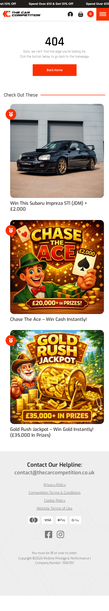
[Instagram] (60, 534)
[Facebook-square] (48, 534)
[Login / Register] (72, 14)
